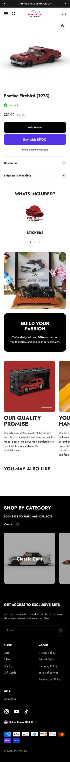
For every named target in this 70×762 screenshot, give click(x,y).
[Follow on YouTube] (16, 711)
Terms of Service (48, 673)
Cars (6, 653)
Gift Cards (10, 673)
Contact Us (10, 699)
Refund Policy (47, 659)
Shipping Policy (48, 666)
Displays (9, 666)
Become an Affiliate (50, 679)
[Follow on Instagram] (6, 711)
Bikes (7, 659)
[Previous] (4, 4)
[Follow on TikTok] (26, 711)
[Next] (65, 4)
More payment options (35, 149)
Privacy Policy (47, 653)
